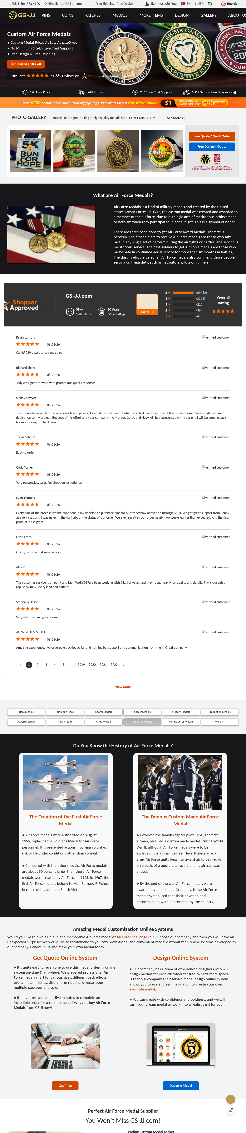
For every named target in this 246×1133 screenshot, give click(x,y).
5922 (114, 664)
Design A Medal (181, 1086)
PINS (46, 15)
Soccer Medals (142, 712)
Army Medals (103, 721)
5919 (81, 664)
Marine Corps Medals (181, 721)
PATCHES (93, 15)
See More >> (176, 118)
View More (123, 687)
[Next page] (123, 665)
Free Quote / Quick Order (212, 136)
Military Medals (181, 712)
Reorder (233, 4)
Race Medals (26, 712)
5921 (103, 664)
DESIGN (182, 15)
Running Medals (65, 712)
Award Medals (26, 721)
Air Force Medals (142, 721)
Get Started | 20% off (26, 64)
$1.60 (67, 42)
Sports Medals (103, 712)
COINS (67, 15)
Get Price (65, 1086)
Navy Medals (64, 721)
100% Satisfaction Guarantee (212, 92)
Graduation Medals (220, 712)
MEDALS (120, 15)
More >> (219, 721)
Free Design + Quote (212, 146)
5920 (92, 664)
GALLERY (208, 15)
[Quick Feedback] (230, 1110)
